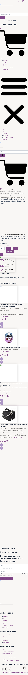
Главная (2, 189)
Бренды (5, 66)
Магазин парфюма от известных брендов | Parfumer (14, 1)
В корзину (10, 251)
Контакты (5, 69)
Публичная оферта (22, 672)
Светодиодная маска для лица (10, 347)
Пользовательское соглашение (8, 674)
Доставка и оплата (8, 67)
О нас (5, 62)
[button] (14, 100)
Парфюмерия (8, 189)
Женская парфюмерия (11, 191)
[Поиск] (2, 17)
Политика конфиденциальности (8, 672)
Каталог (5, 60)
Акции (5, 64)
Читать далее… (6, 316)
